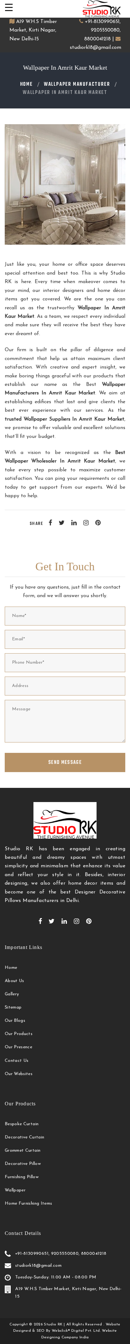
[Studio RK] (102, 9)
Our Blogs (15, 1020)
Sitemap (13, 1007)
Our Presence (18, 1047)
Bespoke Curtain (21, 1124)
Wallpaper (15, 1190)
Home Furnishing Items (28, 1203)
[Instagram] (86, 523)
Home (26, 84)
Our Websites (18, 1074)
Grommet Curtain (22, 1150)
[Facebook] (50, 523)
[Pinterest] (98, 523)
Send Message (65, 763)
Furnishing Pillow (21, 1177)
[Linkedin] (74, 523)
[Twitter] (62, 523)
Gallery (12, 994)
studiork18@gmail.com (95, 47)
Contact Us (17, 1060)
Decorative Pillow (23, 1163)
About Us (14, 981)
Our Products (18, 1034)
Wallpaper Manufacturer (77, 84)
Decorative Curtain (24, 1137)
